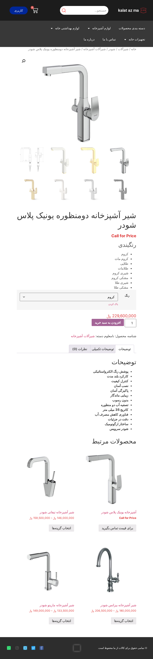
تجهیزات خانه (137, 39)
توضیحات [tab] (125, 349)
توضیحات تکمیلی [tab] (103, 349)
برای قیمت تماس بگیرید (117, 528)
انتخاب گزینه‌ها (61, 528)
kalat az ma (128, 10)
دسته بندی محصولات (132, 28)
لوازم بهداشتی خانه (67, 28)
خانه (133, 49)
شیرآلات (123, 49)
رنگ (127, 295)
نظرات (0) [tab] (79, 349)
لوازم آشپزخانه (101, 28)
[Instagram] (17, 648)
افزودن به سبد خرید (108, 322)
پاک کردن (113, 304)
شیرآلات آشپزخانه (94, 49)
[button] (19, 10)
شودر (111, 49)
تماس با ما (109, 39)
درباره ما (89, 39)
